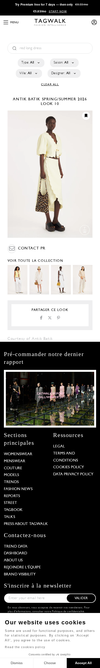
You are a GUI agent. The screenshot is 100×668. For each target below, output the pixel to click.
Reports (12, 496)
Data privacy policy (73, 474)
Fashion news (18, 489)
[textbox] (30, 62)
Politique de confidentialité (68, 611)
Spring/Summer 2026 (64, 99)
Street (10, 503)
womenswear (18, 454)
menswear (14, 461)
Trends (11, 482)
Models (11, 475)
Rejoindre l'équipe (22, 567)
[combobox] (30, 62)
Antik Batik (27, 99)
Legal (59, 446)
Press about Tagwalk (26, 524)
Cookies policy (68, 467)
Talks (9, 517)
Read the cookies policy (25, 647)
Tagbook (13, 510)
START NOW (58, 11)
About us (13, 560)
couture (13, 468)
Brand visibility (20, 574)
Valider (81, 598)
